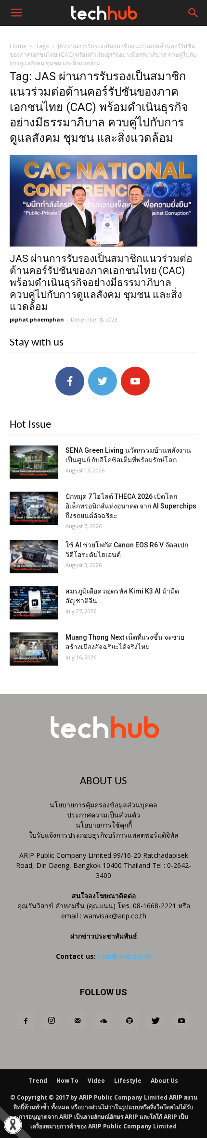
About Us (164, 1080)
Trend (38, 1080)
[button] (193, 13)
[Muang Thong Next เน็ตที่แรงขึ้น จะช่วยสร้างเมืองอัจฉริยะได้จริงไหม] (34, 649)
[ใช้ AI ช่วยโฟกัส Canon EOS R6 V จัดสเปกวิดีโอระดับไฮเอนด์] (34, 556)
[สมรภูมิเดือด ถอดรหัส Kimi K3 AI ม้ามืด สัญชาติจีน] (34, 602)
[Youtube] (181, 1021)
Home (18, 46)
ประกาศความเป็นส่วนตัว (103, 814)
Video (96, 1080)
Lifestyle (128, 1080)
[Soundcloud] (103, 1021)
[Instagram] (51, 1021)
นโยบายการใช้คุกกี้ (104, 824)
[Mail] (77, 1021)
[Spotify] (129, 1021)
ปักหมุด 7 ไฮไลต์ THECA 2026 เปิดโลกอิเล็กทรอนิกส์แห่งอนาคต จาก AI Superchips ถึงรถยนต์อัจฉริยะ (130, 506)
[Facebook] (25, 1021)
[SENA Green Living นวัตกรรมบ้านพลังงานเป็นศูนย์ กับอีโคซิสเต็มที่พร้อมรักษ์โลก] (34, 462)
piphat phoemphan (37, 319)
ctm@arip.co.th (124, 956)
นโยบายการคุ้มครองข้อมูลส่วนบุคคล (103, 804)
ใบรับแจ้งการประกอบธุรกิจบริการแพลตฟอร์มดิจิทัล (104, 835)
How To (67, 1080)
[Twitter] (155, 1021)
